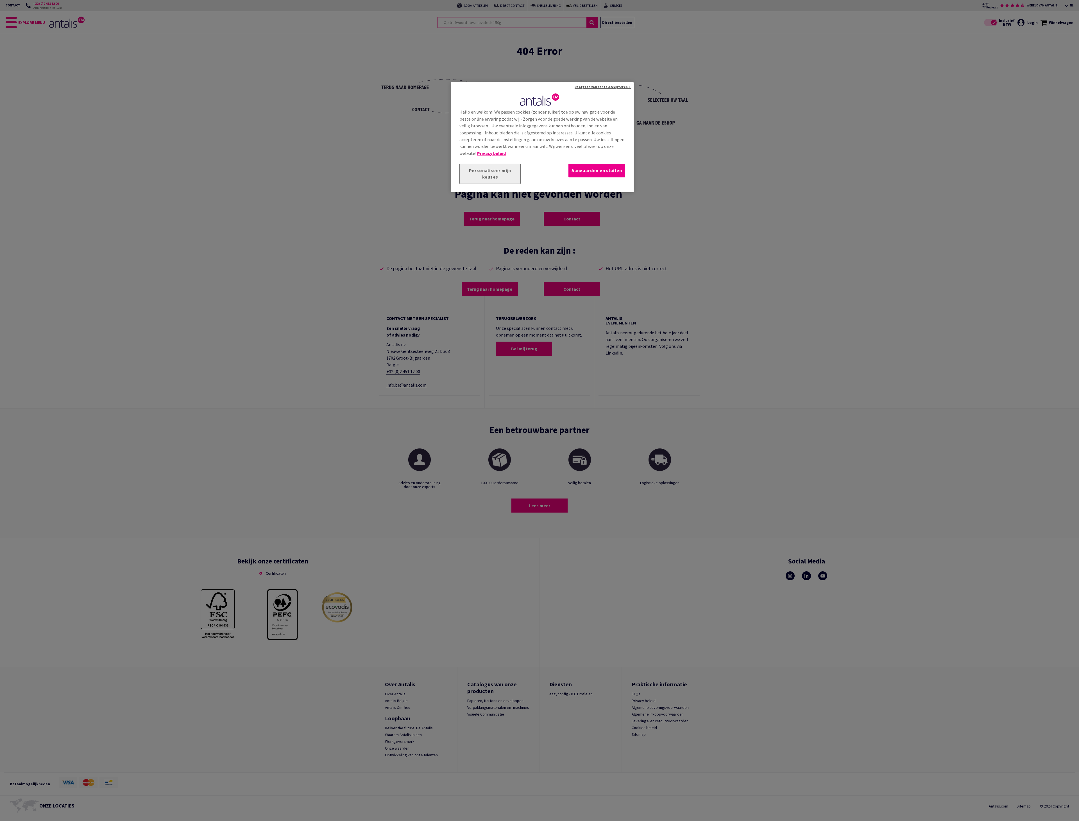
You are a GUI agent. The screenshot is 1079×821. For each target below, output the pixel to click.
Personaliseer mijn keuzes (490, 174)
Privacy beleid (491, 153)
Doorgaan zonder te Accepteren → (603, 87)
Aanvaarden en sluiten (597, 170)
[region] (542, 137)
